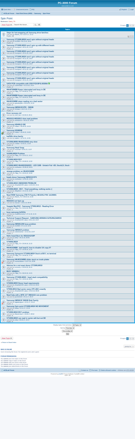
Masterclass (19, 314)
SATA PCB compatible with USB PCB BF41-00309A (27, 84)
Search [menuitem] (133, 14)
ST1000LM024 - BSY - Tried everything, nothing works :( (29, 189)
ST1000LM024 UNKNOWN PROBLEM (21, 183)
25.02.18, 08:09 (34, 291)
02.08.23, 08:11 (27, 115)
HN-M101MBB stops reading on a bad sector (24, 101)
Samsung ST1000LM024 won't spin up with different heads (30, 45)
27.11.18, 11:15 (31, 214)
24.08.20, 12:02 (27, 161)
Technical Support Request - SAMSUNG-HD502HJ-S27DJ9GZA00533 (34, 218)
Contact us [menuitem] (84, 370)
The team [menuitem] (94, 370)
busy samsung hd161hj (16, 212)
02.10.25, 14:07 (29, 85)
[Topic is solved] (49, 84)
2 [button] (130, 25)
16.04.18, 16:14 (27, 267)
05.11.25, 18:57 (28, 53)
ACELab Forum (9, 13)
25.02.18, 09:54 (34, 285)
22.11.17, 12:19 (25, 308)
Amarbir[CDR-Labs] (21, 185)
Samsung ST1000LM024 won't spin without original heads (30, 39)
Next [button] (133, 25)
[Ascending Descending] (67, 331)
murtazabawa (19, 261)
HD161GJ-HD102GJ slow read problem (22, 119)
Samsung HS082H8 (14, 130)
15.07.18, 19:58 (30, 261)
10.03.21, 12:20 (26, 143)
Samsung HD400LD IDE (16, 125)
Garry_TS (12, 21)
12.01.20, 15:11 (34, 185)
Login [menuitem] (132, 9)
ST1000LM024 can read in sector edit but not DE (26, 318)
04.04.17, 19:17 (24, 320)
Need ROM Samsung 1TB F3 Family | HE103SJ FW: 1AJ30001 (31, 195)
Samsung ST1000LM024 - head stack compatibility (27, 277)
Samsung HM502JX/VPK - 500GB (20, 107)
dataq (16, 308)
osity (16, 320)
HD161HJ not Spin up (15, 201)
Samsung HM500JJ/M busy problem (21, 224)
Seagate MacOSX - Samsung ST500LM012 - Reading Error (30, 206)
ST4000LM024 (12, 242)
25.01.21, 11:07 (27, 149)
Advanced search (39, 24)
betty (16, 237)
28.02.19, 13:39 (28, 197)
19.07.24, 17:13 (26, 109)
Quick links (7, 9)
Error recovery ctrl (14, 113)
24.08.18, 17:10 (27, 255)
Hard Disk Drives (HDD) (24, 13)
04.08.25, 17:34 (27, 91)
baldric (17, 138)
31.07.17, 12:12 (28, 34)
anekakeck (18, 120)
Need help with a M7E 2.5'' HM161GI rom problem (27, 295)
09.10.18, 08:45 (25, 237)
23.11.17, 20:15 (30, 302)
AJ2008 (17, 41)
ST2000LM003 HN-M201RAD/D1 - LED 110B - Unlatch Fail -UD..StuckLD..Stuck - (38, 165)
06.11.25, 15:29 (28, 47)
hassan (17, 202)
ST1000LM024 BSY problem (18, 312)
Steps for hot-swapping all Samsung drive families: (28, 33)
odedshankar (19, 232)
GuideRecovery (20, 214)
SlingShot (18, 191)
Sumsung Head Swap (15, 148)
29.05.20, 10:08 (27, 173)
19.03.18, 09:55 (27, 279)
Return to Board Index (9, 342)
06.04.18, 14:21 (27, 273)
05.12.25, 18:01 (26, 41)
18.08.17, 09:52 (29, 314)
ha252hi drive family (15, 136)
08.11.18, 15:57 (34, 220)
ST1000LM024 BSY (14, 159)
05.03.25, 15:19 (29, 103)
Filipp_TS (18, 91)
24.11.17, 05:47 (28, 297)
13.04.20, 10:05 (28, 179)
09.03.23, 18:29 (28, 120)
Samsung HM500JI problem (18, 230)
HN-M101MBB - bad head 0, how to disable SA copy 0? (29, 248)
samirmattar (19, 85)
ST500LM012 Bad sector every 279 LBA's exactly (26, 289)
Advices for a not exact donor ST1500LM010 (24, 265)
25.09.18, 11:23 (27, 243)
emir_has (18, 115)
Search (35, 24)
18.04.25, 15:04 (27, 97)
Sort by (62, 328)
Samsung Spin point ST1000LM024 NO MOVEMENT (28, 306)
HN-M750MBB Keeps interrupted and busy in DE (26, 90)
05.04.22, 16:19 (26, 126)
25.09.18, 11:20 (27, 249)
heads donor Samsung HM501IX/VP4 (22, 177)
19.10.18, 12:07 (30, 232)
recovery (18, 267)
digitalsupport (19, 302)
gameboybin (19, 103)
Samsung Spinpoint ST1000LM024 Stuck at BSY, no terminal (31, 254)
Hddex (17, 126)
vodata (17, 143)
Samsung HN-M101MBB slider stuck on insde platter (28, 260)
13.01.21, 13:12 (27, 155)
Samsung (37, 13)
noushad (17, 149)
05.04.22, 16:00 (26, 132)
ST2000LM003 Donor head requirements (23, 283)
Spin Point (46, 13)
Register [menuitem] (124, 9)
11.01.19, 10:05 (27, 208)
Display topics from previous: (62, 325)
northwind (18, 167)
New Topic (6, 25)
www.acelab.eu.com (68, 6)
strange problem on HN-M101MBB (20, 171)
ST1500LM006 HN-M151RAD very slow (22, 142)
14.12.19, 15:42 (27, 191)
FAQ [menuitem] (33, 9)
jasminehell (18, 297)
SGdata (17, 109)
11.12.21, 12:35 (25, 138)
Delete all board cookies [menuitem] (108, 370)
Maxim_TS (18, 34)
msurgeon (18, 47)
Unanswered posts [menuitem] (22, 9)
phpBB (60, 374)
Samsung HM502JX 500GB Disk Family (22, 300)
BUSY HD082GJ (13, 271)
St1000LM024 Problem (16, 154)
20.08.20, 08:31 (28, 167)
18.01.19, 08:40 (26, 202)
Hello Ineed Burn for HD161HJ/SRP (21, 236)
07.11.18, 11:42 (26, 226)
